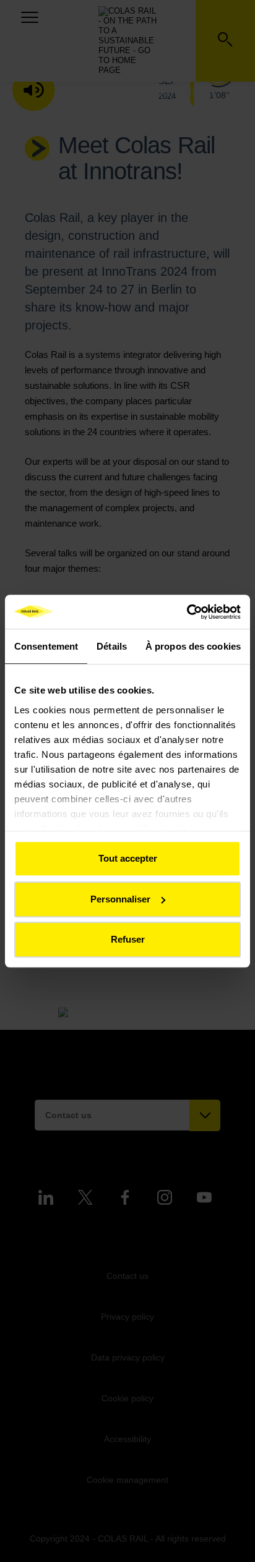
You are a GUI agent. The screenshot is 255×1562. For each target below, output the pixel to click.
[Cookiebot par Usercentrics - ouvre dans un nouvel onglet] (186, 612)
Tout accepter (127, 858)
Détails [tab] (112, 646)
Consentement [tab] (46, 646)
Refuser (128, 939)
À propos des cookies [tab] (193, 646)
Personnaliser (120, 899)
